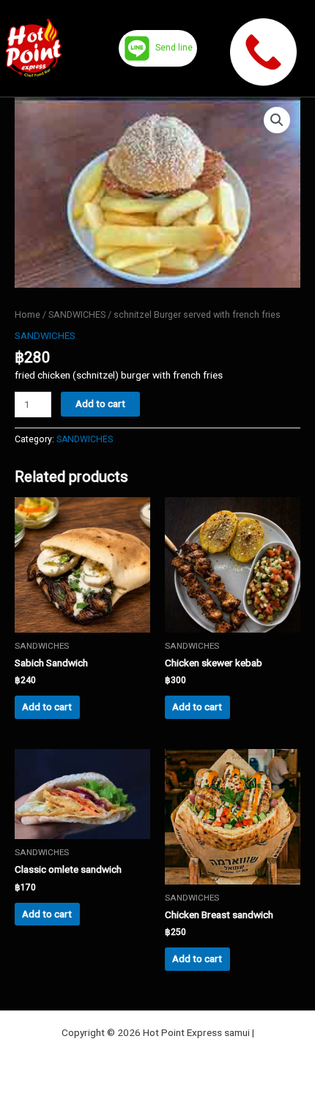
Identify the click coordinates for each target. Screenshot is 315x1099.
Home (27, 314)
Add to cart (100, 403)
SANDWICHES (76, 314)
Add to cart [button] (47, 706)
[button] (277, 120)
